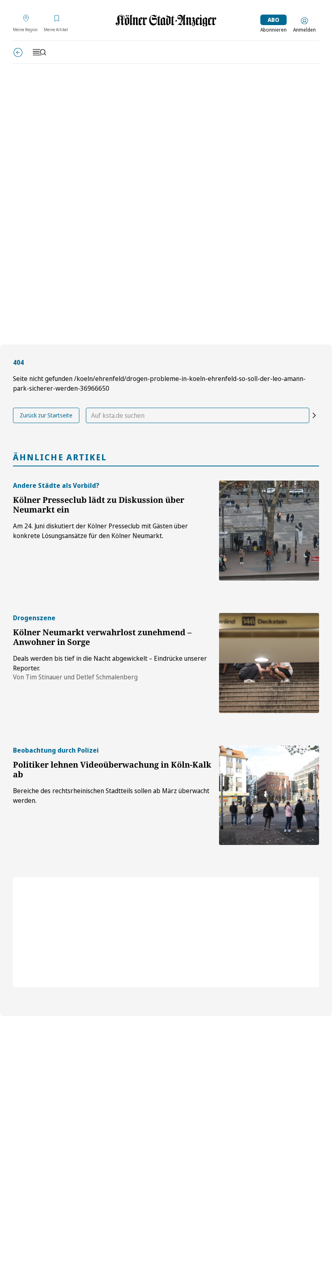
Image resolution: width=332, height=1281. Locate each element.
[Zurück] (18, 52)
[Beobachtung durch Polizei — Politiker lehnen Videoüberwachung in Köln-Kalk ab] (269, 795)
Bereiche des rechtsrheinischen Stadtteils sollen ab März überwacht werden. (111, 795)
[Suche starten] (314, 415)
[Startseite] (166, 20)
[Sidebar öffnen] (39, 52)
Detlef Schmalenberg (107, 676)
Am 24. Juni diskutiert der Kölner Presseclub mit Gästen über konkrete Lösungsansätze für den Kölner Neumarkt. (100, 530)
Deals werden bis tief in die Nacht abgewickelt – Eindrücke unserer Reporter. (110, 663)
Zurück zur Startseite (46, 415)
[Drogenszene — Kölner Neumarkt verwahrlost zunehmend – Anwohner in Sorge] (269, 663)
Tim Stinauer (44, 676)
